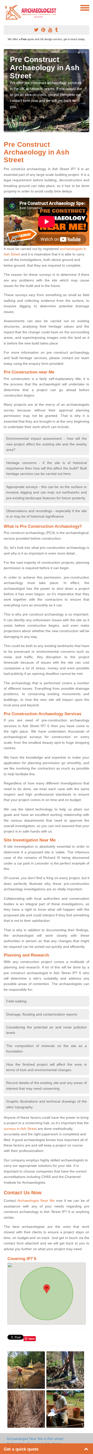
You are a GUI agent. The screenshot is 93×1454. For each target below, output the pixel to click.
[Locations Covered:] (6, 7)
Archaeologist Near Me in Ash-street (35, 1439)
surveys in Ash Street (20, 1129)
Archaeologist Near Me (36, 1201)
